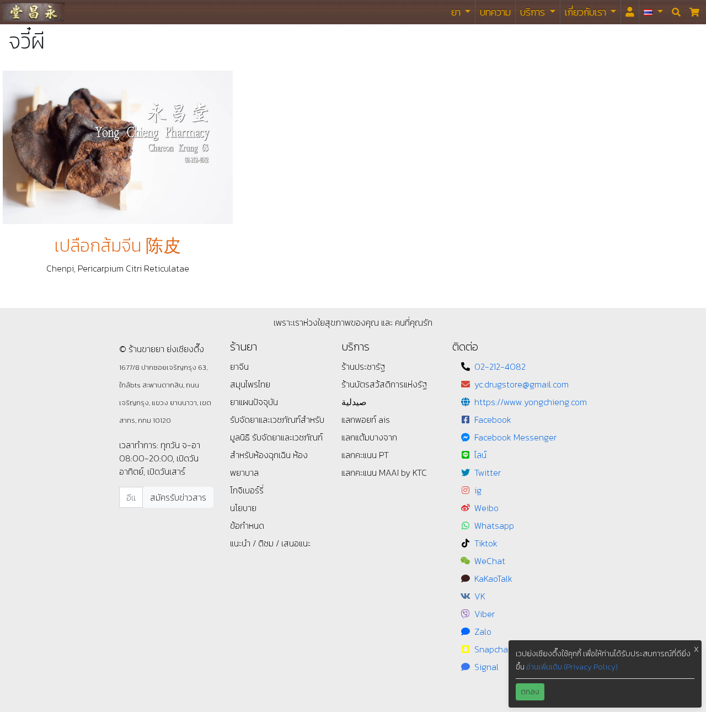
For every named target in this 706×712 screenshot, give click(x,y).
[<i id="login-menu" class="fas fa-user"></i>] (630, 12)
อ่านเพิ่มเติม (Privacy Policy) (572, 667)
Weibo (486, 507)
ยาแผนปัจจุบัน (254, 401)
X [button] (696, 649)
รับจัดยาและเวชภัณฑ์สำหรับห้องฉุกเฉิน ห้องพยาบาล (276, 455)
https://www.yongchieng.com (530, 401)
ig (478, 490)
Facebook (492, 419)
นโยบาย (243, 507)
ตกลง (530, 692)
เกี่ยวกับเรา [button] (586, 11)
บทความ (495, 11)
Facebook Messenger (515, 437)
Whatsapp (494, 525)
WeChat (489, 560)
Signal (486, 666)
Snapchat (492, 649)
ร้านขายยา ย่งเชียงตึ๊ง (33, 12)
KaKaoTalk (493, 578)
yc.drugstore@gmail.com (521, 384)
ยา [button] (457, 11)
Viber (484, 613)
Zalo (482, 631)
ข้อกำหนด (247, 525)
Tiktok (486, 543)
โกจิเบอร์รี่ (247, 490)
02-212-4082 (500, 366)
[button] (653, 12)
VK (479, 596)
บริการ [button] (533, 11)
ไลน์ (480, 454)
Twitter (487, 472)
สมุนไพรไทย (250, 384)
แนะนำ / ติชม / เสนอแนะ (270, 543)
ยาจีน (239, 366)
